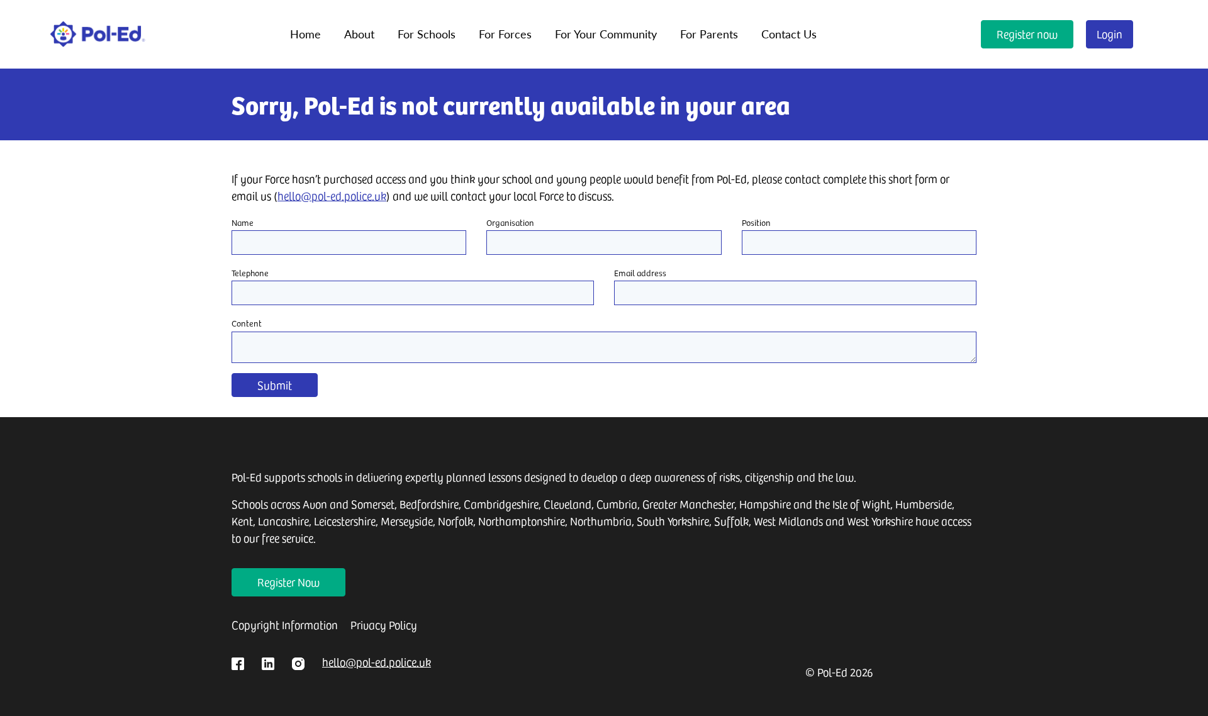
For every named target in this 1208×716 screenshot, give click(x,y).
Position (756, 222)
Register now (1027, 34)
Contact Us (789, 34)
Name (243, 222)
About (359, 34)
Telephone (250, 273)
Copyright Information (285, 624)
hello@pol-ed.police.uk (331, 195)
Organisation (510, 222)
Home (305, 34)
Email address (640, 273)
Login (1109, 34)
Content (247, 323)
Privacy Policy (383, 624)
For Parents (709, 34)
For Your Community (606, 34)
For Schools (427, 34)
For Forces (505, 34)
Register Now (288, 582)
